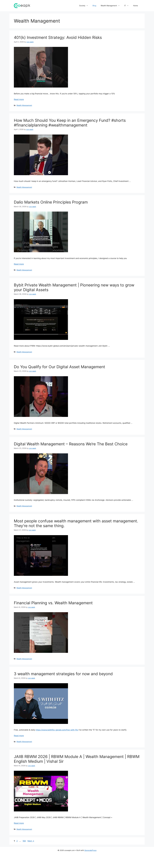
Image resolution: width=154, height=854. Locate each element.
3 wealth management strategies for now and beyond (63, 673)
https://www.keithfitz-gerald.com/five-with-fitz (57, 730)
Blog (94, 6)
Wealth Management (109, 6)
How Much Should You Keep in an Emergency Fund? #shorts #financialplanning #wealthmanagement (70, 122)
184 (24, 841)
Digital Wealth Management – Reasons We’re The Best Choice (71, 444)
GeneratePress (90, 850)
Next (31, 841)
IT (125, 6)
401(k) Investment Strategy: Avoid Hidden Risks (58, 37)
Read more (19, 99)
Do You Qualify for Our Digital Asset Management (59, 366)
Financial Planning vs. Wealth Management (53, 602)
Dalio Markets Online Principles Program (51, 202)
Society (82, 6)
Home (135, 6)
